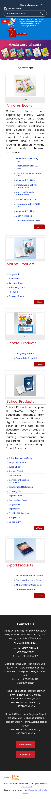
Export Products (20, 565)
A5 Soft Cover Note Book (29, 584)
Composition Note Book (28, 580)
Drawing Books (16, 296)
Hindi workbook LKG (26, 199)
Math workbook (24, 215)
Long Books (14, 504)
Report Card (15, 495)
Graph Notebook (17, 462)
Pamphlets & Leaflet (26, 357)
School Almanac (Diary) (21, 458)
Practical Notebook (19, 513)
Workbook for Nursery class (27, 160)
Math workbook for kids (28, 220)
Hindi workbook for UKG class (28, 205)
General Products (21, 343)
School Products (20, 401)
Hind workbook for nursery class (29, 174)
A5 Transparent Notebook (29, 575)
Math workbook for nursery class (25, 193)
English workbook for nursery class (26, 186)
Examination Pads (18, 499)
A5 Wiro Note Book (25, 589)
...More (39, 227)
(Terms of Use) (26, 787)
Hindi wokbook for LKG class (27, 167)
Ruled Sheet (15, 466)
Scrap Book (14, 517)
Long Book (14, 274)
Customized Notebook (21, 486)
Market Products (20, 264)
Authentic (14, 278)
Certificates (15, 475)
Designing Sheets (25, 353)
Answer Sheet (16, 471)
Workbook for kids (25, 211)
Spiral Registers (17, 287)
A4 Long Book (16, 283)
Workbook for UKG (25, 180)
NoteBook (14, 291)
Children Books (19, 105)
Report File (14, 508)
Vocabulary (15, 521)
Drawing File (15, 491)
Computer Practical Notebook (19, 481)
